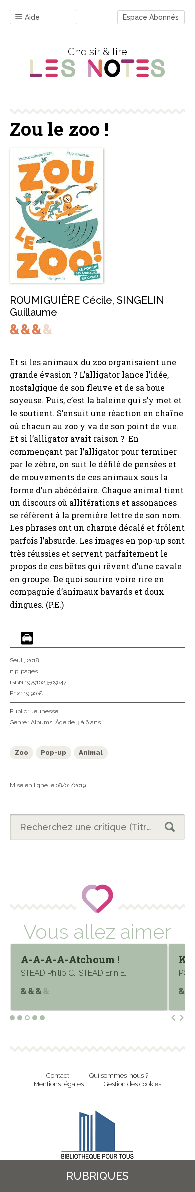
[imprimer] (27, 639)
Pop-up (53, 752)
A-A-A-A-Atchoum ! (70, 959)
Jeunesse (44, 711)
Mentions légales (59, 1084)
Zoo (21, 752)
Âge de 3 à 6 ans (78, 722)
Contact (58, 1075)
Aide (32, 17)
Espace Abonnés (151, 17)
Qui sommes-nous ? (119, 1075)
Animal (91, 752)
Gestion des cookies (133, 1084)
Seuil (17, 660)
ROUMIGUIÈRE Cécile (61, 300)
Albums (41, 722)
